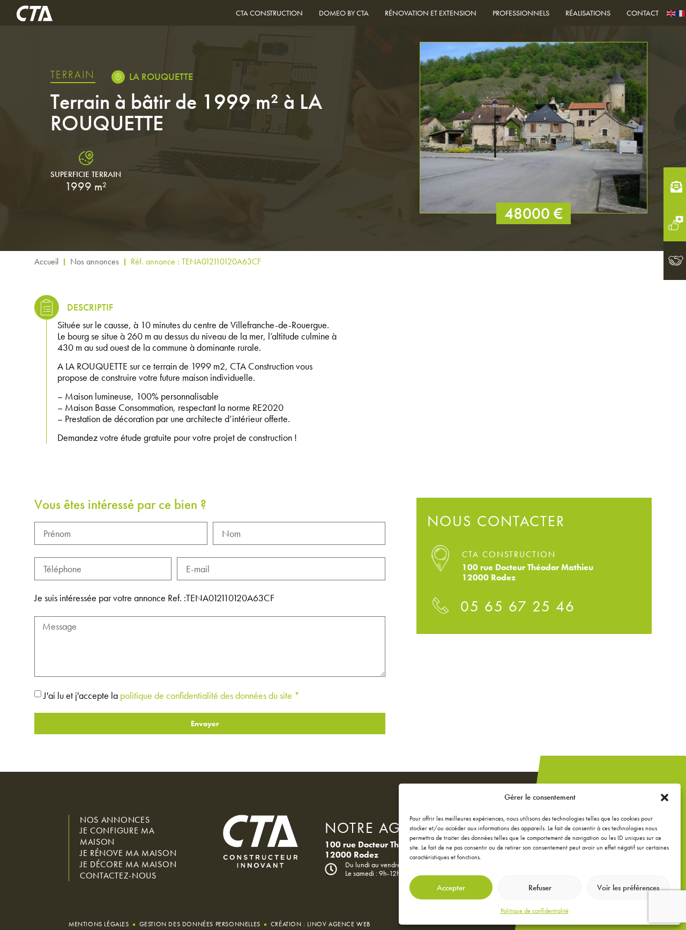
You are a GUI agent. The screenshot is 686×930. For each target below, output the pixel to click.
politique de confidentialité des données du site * (210, 695)
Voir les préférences (628, 887)
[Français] (681, 12)
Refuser (539, 887)
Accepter (451, 887)
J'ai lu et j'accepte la (171, 695)
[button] (664, 797)
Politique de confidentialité (535, 910)
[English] (671, 12)
